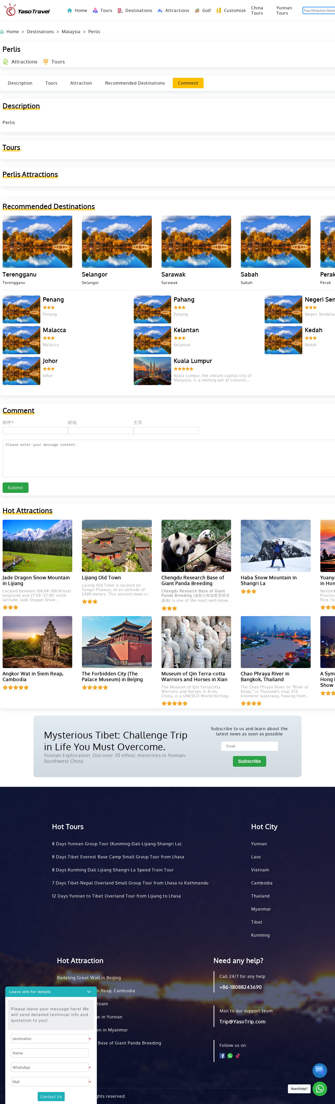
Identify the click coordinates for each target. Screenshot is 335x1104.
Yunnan (259, 843)
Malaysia (71, 31)
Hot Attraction (80, 960)
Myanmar (261, 909)
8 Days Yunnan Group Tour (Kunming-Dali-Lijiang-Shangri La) (117, 843)
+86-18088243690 (241, 987)
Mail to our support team (246, 1010)
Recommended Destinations (135, 83)
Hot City (264, 826)
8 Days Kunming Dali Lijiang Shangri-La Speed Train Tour (113, 869)
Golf (204, 10)
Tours (103, 10)
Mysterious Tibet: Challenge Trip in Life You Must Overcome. (116, 740)
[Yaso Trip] (27, 10)
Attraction (81, 83)
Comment (188, 83)
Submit (15, 487)
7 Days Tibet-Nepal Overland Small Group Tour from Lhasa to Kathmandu (130, 882)
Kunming (260, 935)
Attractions (174, 10)
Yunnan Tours (284, 10)
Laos (256, 856)
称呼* (8, 422)
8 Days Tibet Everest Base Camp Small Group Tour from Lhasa (118, 856)
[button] (51, 992)
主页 (137, 422)
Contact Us (51, 1096)
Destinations (136, 10)
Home (81, 10)
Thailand (260, 896)
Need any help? (239, 960)
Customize (232, 10)
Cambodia (262, 882)
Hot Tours (68, 826)
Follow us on (233, 1045)
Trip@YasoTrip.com (243, 1021)
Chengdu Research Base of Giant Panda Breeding (109, 1043)
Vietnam (260, 869)
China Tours (257, 10)
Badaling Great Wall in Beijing (89, 977)
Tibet (257, 922)
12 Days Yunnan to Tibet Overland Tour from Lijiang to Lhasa (116, 896)
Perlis (94, 31)
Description (20, 83)
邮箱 (72, 422)
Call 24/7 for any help (242, 976)
